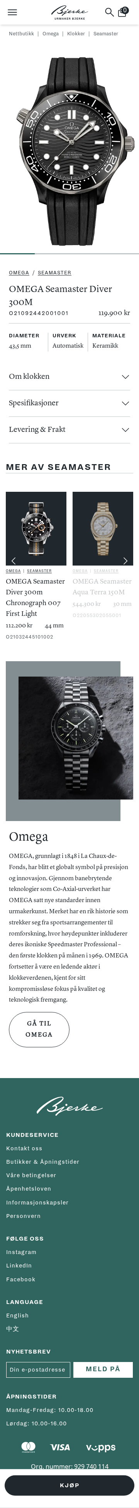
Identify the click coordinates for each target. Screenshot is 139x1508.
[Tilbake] (13, 561)
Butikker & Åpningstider (43, 1162)
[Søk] (109, 12)
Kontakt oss (24, 1148)
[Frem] (125, 561)
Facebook (21, 1279)
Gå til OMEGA (39, 1029)
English (17, 1315)
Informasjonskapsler (37, 1202)
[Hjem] (69, 12)
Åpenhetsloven (28, 1189)
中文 (12, 1329)
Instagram (21, 1252)
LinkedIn (19, 1265)
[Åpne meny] (12, 12)
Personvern (23, 1216)
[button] (69, 377)
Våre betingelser (31, 1175)
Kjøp (70, 1485)
